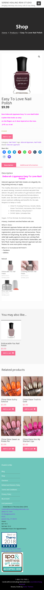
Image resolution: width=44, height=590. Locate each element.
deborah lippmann (27, 142)
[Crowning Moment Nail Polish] (29, 266)
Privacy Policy (6, 494)
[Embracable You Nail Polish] (10, 266)
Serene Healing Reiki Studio (17, 2)
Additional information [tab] (29, 165)
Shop (3, 476)
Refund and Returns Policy (11, 485)
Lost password (7, 503)
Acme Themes (28, 587)
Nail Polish (12, 142)
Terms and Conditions (9, 490)
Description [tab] (8, 165)
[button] (39, 56)
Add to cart (7, 137)
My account (6, 499)
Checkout (5, 480)
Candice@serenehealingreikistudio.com (15, 509)
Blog (3, 471)
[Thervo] (9, 540)
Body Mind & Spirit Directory (12, 551)
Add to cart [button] (7, 353)
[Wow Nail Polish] (10, 285)
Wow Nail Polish (7, 291)
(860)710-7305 (7, 512)
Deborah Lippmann (13, 145)
